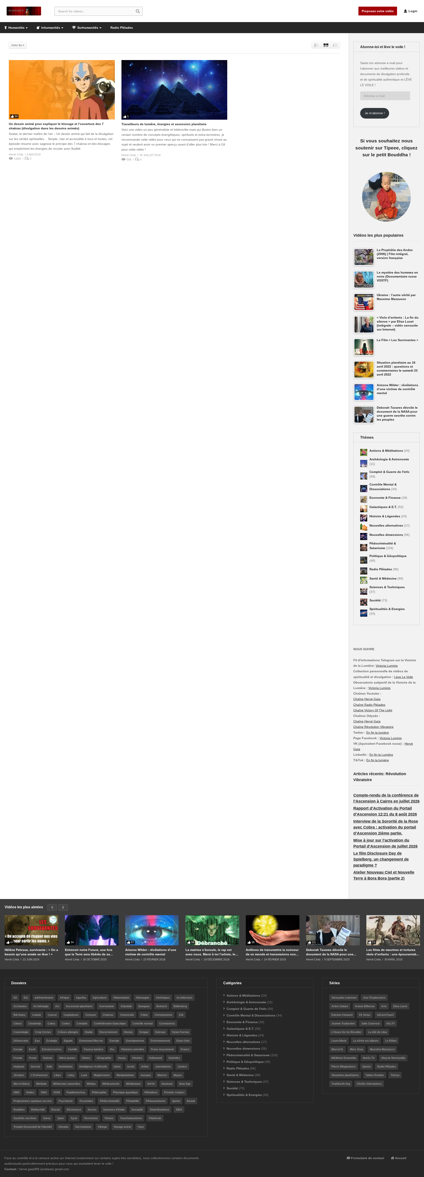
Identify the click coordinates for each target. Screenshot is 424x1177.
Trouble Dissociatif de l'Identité (32, 1126)
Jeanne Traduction (343, 1023)
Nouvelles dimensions (386, 535)
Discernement (108, 1032)
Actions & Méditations (386, 450)
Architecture (184, 997)
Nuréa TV (369, 1058)
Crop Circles (43, 1032)
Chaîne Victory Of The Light (372, 710)
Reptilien (19, 1109)
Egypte (68, 1040)
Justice (182, 1066)
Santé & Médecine (383, 578)
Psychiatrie (66, 1101)
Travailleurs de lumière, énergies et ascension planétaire (163, 124)
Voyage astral (122, 1126)
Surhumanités (87, 27)
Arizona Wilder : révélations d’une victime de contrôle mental (150, 952)
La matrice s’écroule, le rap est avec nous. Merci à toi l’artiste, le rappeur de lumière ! (210, 952)
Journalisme (163, 1066)
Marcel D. (337, 1049)
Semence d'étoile (114, 1109)
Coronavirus (167, 1023)
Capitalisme (71, 1014)
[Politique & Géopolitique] (363, 560)
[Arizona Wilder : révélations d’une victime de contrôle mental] (152, 930)
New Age (185, 1083)
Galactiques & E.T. (383, 507)
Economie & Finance (385, 497)
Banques (144, 1006)
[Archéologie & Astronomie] (363, 463)
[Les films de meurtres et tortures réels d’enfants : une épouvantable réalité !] (393, 930)
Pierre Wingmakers (343, 1066)
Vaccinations (83, 1126)
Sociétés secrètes (24, 1118)
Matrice (162, 1075)
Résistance (74, 1109)
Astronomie (106, 1006)
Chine (144, 1014)
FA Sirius (364, 1014)
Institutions (66, 1066)
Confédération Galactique (110, 1023)
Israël (130, 1066)
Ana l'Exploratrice (374, 997)
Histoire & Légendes (385, 516)
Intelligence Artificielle (93, 1066)
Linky (71, 1075)
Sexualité (137, 1109)
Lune (84, 1075)
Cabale (36, 1014)
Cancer (52, 1014)
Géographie (104, 1058)
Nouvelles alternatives (386, 525)
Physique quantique (125, 1092)
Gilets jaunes (67, 1058)
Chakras (108, 1014)
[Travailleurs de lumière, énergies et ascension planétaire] (174, 90)
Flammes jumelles (132, 1049)
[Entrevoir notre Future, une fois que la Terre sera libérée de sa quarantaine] (92, 930)
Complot (82, 1023)
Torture (109, 1118)
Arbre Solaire (339, 1006)
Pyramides (86, 1101)
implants (18, 1066)
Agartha (81, 997)
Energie (114, 1040)
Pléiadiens (150, 1092)
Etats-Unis (183, 1040)
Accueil (400, 1158)
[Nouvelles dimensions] (363, 536)
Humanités (16, 27)
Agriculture (100, 997)
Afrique (64, 997)
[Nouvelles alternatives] (363, 527)
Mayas (178, 1075)
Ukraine (63, 1126)
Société (375, 600)
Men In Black (21, 1083)
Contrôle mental (142, 1023)
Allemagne (142, 997)
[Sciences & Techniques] (363, 591)
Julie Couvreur (370, 1023)
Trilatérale (155, 1118)
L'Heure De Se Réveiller (346, 1032)
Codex (66, 1023)
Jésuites (18, 1075)
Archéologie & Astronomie (389, 459)
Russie (55, 1109)
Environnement (160, 1040)
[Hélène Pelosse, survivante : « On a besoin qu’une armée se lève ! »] (31, 930)
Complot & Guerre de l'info (389, 472)
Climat (17, 1023)
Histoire (137, 1058)
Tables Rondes (374, 1075)
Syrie (74, 1118)
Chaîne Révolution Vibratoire (373, 727)
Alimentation (121, 997)
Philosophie (99, 1092)
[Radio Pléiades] (363, 570)
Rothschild (38, 1109)
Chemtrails (127, 1014)
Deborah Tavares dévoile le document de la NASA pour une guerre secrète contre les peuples (331, 952)
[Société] (363, 602)
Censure (90, 1014)
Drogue (144, 1032)
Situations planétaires (345, 1075)
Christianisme (163, 1014)
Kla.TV (390, 1023)
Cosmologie (20, 1032)
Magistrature (102, 1075)
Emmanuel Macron (91, 1040)
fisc (112, 1049)
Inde (49, 1066)
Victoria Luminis (387, 665)
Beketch (161, 1006)
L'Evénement (39, 1075)
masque (146, 1075)
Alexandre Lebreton (343, 997)
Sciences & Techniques (387, 587)
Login (412, 11)
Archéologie (41, 1006)
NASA (151, 1083)
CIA (181, 1014)
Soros (47, 1118)
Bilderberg (180, 1006)
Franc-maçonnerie (162, 1049)
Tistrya (395, 1075)
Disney (128, 1032)
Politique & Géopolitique (388, 556)
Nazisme (167, 1083)
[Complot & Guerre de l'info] (363, 476)
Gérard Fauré (385, 1014)
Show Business (159, 1109)
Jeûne (145, 1066)
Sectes (92, 1109)
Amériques (163, 997)
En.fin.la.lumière (377, 760)
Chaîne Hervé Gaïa (366, 699)
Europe (18, 1049)
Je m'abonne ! (375, 113)
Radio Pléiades (121, 27)
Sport (60, 1118)
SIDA (179, 1109)
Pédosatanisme (155, 1101)
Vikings (102, 1126)
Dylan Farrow (180, 1032)
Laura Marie (338, 1040)
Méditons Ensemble (343, 1058)
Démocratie (20, 1040)
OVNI (56, 1092)
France (185, 1049)
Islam (117, 1066)
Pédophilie (132, 1101)
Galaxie (47, 1058)
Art (57, 1006)
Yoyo (141, 1126)
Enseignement (135, 1040)
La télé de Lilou (377, 1032)
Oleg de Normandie (393, 1058)
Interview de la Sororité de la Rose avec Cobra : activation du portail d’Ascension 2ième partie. (385, 827)
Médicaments (110, 1083)
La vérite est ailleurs (366, 1040)
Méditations (133, 1083)
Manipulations (125, 1075)
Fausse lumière (93, 1049)
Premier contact (174, 1092)
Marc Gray (356, 1049)
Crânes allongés (68, 1032)
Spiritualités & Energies (387, 609)
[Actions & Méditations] (363, 452)
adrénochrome (44, 997)
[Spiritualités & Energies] (363, 613)
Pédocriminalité (109, 1101)
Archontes (20, 1006)
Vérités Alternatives (369, 1083)
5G (15, 997)
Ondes (30, 1092)
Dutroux (160, 1032)
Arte (384, 1006)
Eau (37, 1040)
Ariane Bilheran (365, 1006)
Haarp (122, 1058)
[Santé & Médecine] (363, 580)
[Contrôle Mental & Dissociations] (363, 488)
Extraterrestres (52, 1049)
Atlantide (126, 1006)
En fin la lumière (377, 732)
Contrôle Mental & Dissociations (251, 1015)
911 (26, 997)
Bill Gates (19, 1014)
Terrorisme (91, 1118)
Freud (32, 1058)
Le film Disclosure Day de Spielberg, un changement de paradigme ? (381, 859)
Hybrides (174, 1058)
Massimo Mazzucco (382, 1049)
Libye (57, 1075)
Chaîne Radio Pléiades (369, 705)
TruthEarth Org (340, 1083)
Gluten (86, 1058)
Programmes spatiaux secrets (32, 1101)
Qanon (176, 1101)
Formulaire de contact (367, 1158)
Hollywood (155, 1058)
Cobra (51, 1023)
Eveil (32, 1049)
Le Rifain (390, 1040)
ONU (44, 1092)
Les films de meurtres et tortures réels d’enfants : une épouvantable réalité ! (392, 952)
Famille (72, 1049)
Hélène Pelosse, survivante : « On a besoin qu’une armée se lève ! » (31, 952)
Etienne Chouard (341, 1014)
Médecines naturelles (66, 1083)
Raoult (191, 1101)
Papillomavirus (75, 1092)
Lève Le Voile (403, 677)
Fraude (17, 1058)
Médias (91, 1083)
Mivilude (41, 1083)
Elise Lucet (400, 1006)
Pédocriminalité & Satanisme (248, 1055)
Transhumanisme (131, 1118)
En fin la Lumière (381, 754)
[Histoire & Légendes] (363, 517)
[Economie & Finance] (363, 499)
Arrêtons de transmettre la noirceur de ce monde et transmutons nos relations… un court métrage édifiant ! (272, 952)
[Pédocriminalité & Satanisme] (363, 547)
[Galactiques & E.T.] (363, 508)
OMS (16, 1092)
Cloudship (34, 1023)
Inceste (35, 1066)
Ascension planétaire (79, 1006)
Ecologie (51, 1040)
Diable (89, 1032)
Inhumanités (50, 27)
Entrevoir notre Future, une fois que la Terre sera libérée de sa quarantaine (88, 952)
